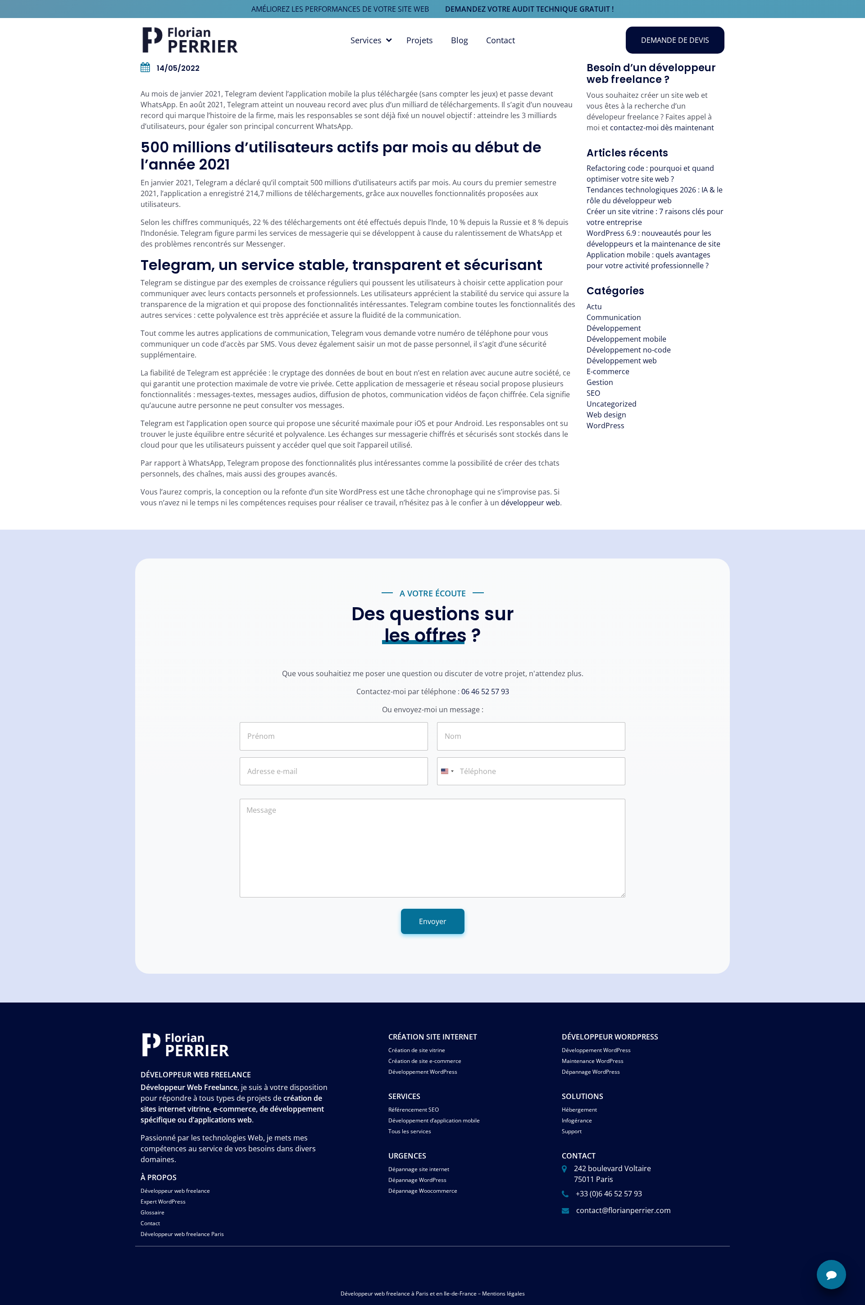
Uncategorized (612, 404)
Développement (614, 328)
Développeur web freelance (175, 1191)
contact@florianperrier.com (623, 1210)
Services (366, 40)
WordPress (605, 425)
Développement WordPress (422, 1072)
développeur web (530, 503)
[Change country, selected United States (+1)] (447, 771)
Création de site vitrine (416, 1050)
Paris (422, 1293)
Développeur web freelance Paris (182, 1234)
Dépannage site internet (418, 1169)
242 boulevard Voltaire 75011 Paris (612, 1173)
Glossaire (152, 1212)
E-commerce (608, 371)
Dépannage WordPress (591, 1072)
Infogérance (577, 1120)
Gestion (600, 382)
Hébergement (579, 1109)
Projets (419, 40)
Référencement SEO (413, 1109)
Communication (614, 317)
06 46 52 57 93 (485, 691)
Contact (500, 40)
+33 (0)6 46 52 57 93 (609, 1194)
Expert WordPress (163, 1201)
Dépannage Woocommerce (422, 1191)
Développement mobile (626, 339)
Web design (606, 415)
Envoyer (432, 921)
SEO (593, 393)
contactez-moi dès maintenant (662, 128)
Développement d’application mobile (434, 1120)
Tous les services (409, 1131)
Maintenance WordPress (593, 1061)
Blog (459, 40)
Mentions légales (503, 1293)
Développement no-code (629, 350)
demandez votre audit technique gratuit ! (529, 9)
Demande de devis (675, 40)
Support (572, 1131)
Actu (594, 306)
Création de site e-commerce (424, 1061)
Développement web (622, 361)
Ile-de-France (460, 1293)
